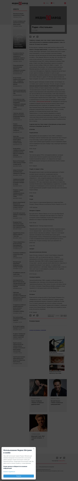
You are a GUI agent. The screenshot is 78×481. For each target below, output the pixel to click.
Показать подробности (9, 471)
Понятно (18, 476)
